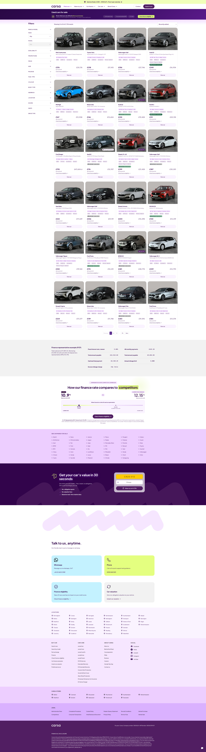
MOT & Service (82, 661)
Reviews (106, 658)
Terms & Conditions (126, 711)
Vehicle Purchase (142, 711)
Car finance (89, 6)
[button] (67, 6)
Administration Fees (57, 711)
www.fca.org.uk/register (76, 742)
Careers (106, 661)
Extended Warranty (83, 664)
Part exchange (55, 652)
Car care (100, 6)
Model (30, 40)
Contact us (107, 667)
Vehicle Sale (141, 714)
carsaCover (81, 649)
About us (106, 646)
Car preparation (108, 652)
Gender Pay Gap (108, 664)
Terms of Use (124, 714)
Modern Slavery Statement (111, 711)
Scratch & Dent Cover (83, 673)
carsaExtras (81, 655)
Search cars (148, 6)
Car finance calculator (57, 661)
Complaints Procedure (75, 711)
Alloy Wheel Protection (84, 676)
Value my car (78, 6)
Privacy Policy (107, 714)
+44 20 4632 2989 (59, 572)
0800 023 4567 (109, 740)
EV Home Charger (82, 682)
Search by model (56, 649)
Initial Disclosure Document (93, 714)
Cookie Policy (90, 711)
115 (122, 333)
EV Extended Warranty (84, 667)
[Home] (56, 6)
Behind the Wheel (109, 649)
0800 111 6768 (101, 742)
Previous (106, 333)
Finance (54, 655)
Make (30, 32)
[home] (56, 726)
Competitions (55, 714)
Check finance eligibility (146, 16)
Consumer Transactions (75, 714)
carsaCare (80, 646)
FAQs (105, 655)
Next (127, 333)
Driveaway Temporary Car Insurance (87, 679)
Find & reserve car (56, 667)
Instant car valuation (57, 664)
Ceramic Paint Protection (84, 670)
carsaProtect (81, 658)
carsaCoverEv (81, 652)
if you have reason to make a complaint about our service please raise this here (86, 739)
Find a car (67, 6)
